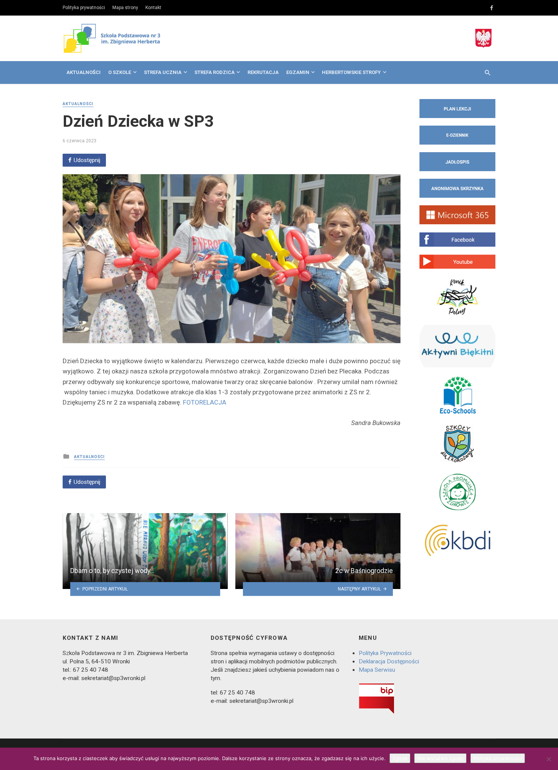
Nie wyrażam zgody (440, 758)
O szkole (119, 72)
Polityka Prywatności (385, 653)
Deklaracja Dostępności (389, 661)
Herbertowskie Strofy (351, 72)
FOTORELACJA (204, 402)
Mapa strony (125, 7)
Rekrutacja (263, 72)
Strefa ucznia (162, 72)
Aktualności (83, 72)
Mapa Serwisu (377, 669)
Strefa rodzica (214, 72)
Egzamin (297, 72)
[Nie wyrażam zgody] (548, 759)
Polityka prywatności (84, 7)
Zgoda (399, 758)
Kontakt (153, 7)
